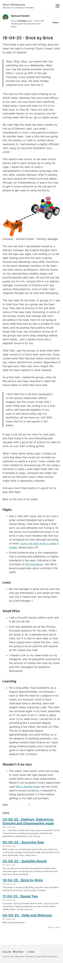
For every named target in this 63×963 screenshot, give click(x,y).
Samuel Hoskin (20, 15)
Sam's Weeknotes (18, 6)
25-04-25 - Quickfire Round (25, 861)
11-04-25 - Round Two (20, 896)
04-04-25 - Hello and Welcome (27, 915)
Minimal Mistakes (50, 956)
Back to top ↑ (54, 927)
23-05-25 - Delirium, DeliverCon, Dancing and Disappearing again (28, 821)
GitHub (19, 952)
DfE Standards (34, 564)
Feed (31, 952)
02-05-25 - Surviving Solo (23, 842)
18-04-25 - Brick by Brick (23, 880)
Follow (55, 22)
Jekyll (38, 956)
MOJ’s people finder (28, 786)
